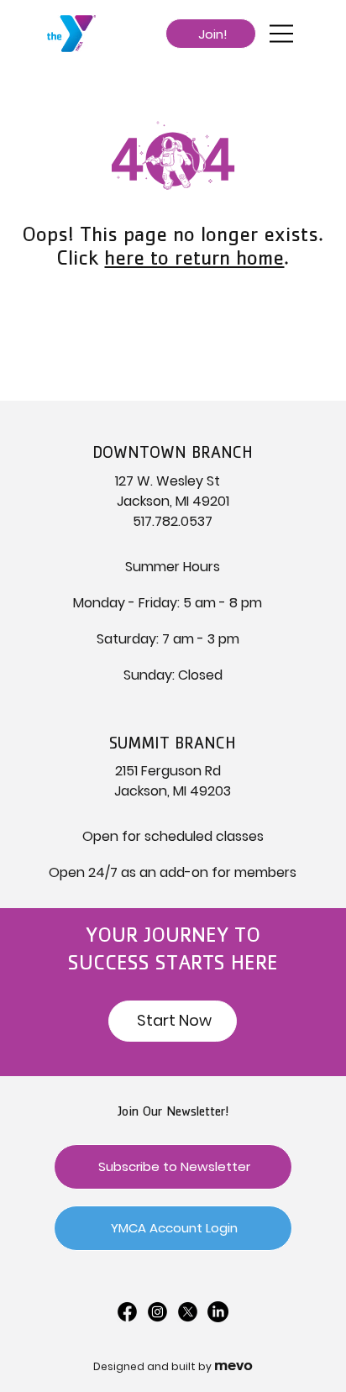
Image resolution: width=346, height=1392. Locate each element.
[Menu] (282, 33)
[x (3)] (187, 1311)
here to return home (194, 260)
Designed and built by (173, 1366)
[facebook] (127, 1311)
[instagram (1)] (157, 1311)
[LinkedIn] (217, 1311)
